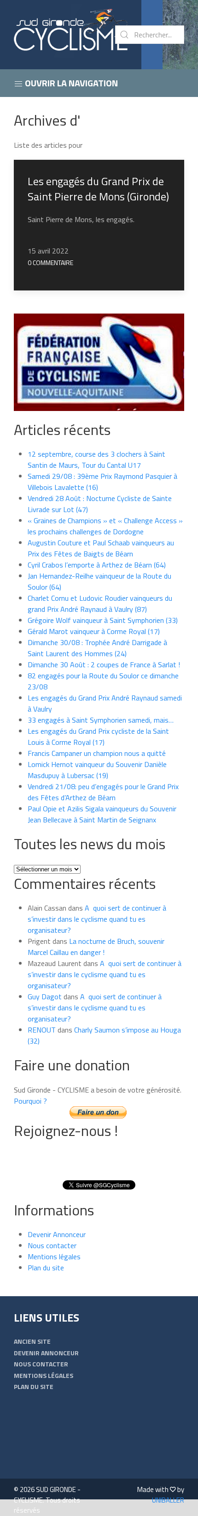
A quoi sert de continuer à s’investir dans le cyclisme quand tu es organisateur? (97, 919)
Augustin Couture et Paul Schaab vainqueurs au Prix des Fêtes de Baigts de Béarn (101, 548)
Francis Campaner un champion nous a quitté (97, 753)
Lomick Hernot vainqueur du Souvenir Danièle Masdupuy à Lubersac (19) (97, 770)
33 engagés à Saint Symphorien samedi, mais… (101, 719)
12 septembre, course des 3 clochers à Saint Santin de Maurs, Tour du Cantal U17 (96, 459)
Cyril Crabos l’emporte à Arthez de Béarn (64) (97, 564)
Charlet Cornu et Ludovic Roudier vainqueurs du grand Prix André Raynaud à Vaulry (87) (100, 603)
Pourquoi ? (30, 1100)
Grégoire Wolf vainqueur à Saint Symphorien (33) (103, 620)
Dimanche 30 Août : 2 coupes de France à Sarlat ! (104, 664)
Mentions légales (54, 1256)
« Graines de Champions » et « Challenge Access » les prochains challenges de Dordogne (105, 526)
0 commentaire (50, 262)
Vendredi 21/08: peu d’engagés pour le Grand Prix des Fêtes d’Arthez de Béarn (103, 792)
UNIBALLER (168, 1500)
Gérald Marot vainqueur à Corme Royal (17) (94, 631)
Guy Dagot (45, 996)
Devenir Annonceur (57, 1234)
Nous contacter (52, 1245)
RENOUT (42, 1029)
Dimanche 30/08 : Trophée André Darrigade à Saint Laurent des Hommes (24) (97, 648)
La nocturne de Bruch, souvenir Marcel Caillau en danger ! (96, 947)
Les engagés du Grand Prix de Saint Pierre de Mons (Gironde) (98, 189)
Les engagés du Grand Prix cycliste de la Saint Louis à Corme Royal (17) (98, 736)
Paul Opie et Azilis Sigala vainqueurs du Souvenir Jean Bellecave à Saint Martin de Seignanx (102, 814)
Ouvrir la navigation (70, 83)
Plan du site (46, 1267)
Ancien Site (32, 1341)
